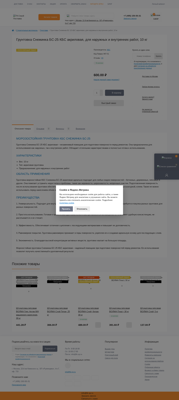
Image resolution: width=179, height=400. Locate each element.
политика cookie (66, 203)
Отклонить (82, 209)
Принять (66, 209)
